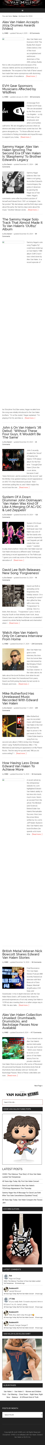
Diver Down (23, 1394)
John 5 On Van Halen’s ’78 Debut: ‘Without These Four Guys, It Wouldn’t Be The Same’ (21, 432)
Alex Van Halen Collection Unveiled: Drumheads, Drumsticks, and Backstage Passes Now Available (22, 1021)
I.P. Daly (12, 1299)
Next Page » (39, 1086)
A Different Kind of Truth (29, 1397)
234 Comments (37, 644)
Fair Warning (12, 1394)
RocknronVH (13, 1288)
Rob (10, 1276)
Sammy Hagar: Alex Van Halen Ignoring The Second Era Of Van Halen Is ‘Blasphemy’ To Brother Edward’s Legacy (21, 153)
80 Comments (35, 97)
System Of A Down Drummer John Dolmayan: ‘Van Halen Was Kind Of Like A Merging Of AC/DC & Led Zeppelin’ (22, 503)
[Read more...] (31, 76)
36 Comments (36, 774)
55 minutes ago (20, 1283)
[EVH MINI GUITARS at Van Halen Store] (22, 1264)
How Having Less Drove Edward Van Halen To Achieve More (20, 766)
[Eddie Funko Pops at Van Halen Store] (22, 1164)
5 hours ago (39, 1317)
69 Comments (35, 33)
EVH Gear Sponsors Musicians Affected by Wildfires (19, 89)
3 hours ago (39, 1307)
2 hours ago (39, 1294)
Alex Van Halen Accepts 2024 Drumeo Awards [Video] (20, 25)
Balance (15, 1397)
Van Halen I (8, 1391)
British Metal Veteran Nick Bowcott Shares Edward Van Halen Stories (22, 954)
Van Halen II (19, 1391)
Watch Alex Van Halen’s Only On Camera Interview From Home (22, 636)
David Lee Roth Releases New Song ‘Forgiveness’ (21, 571)
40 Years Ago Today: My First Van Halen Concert (20, 1181)
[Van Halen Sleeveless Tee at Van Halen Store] (22, 1380)
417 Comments (36, 1032)
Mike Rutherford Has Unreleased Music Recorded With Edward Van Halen (20, 698)
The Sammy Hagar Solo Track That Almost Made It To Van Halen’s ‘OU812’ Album (22, 224)
